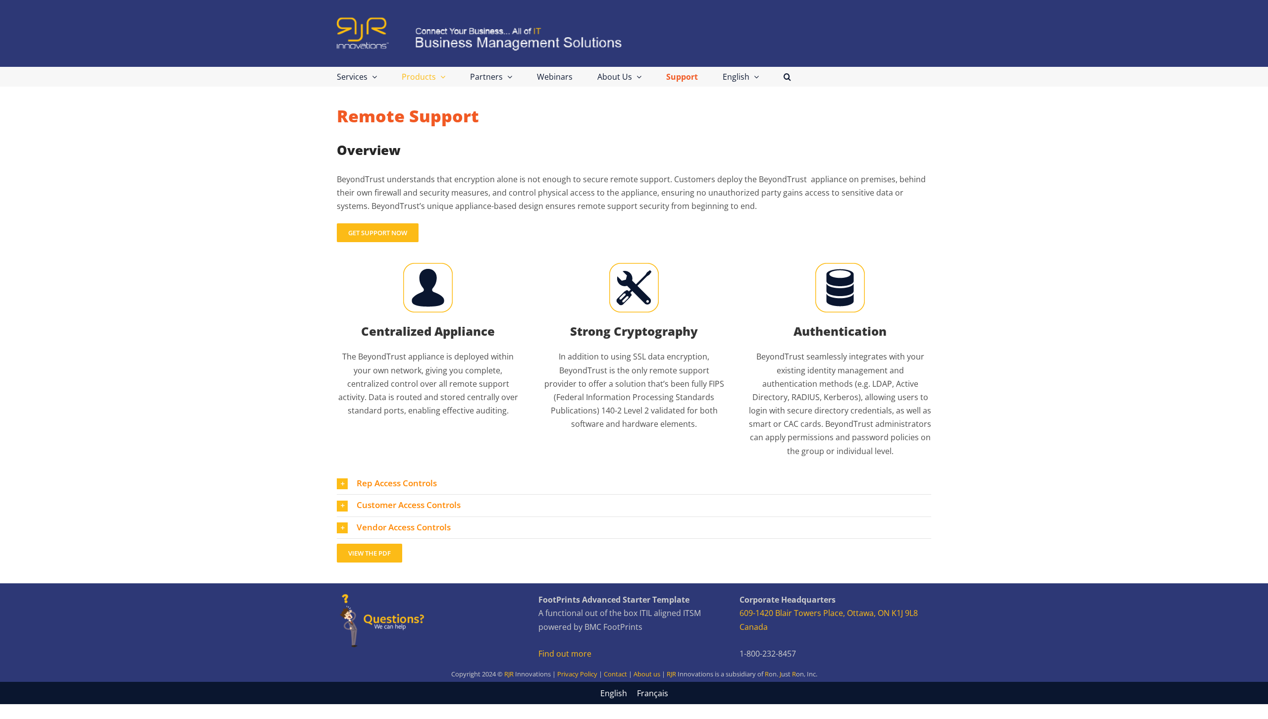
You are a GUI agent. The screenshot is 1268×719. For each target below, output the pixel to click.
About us (647, 673)
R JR (791, 673)
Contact (615, 673)
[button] (787, 77)
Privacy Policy (577, 673)
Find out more (564, 653)
